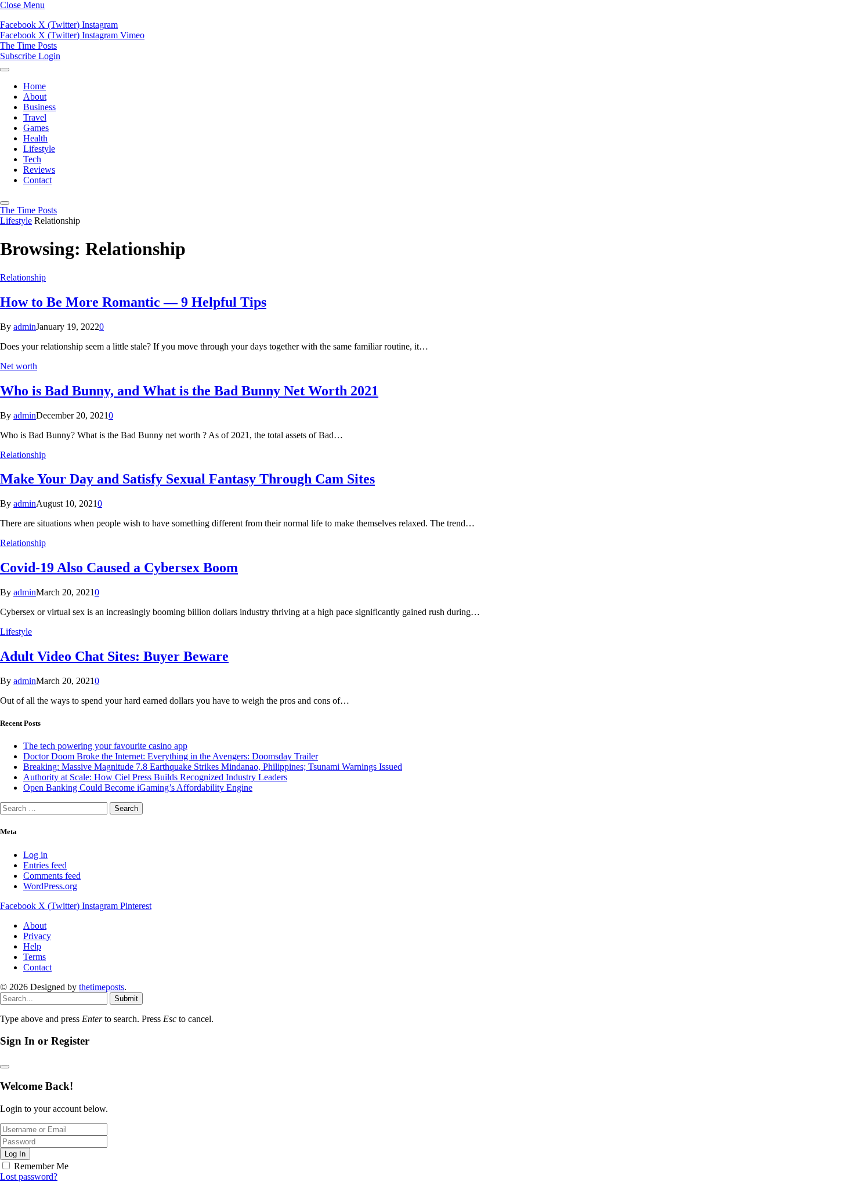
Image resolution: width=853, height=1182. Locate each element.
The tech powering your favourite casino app (105, 746)
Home (34, 86)
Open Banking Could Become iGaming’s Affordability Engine (137, 787)
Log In (15, 1154)
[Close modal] (4, 1066)
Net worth (18, 366)
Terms (34, 957)
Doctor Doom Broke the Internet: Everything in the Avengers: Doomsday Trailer (170, 756)
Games (36, 128)
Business (39, 107)
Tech (32, 159)
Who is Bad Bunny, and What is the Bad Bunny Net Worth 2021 (189, 390)
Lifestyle (39, 149)
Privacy (37, 936)
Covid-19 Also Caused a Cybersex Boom (119, 567)
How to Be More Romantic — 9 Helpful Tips (133, 302)
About (34, 96)
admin (24, 327)
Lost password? (28, 1176)
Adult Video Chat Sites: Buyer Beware (114, 656)
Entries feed (45, 865)
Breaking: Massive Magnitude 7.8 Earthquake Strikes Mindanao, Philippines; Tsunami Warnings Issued (212, 767)
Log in (35, 855)
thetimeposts (101, 987)
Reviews (39, 169)
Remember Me (41, 1166)
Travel (34, 117)
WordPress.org (50, 886)
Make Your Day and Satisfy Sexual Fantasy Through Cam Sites (187, 478)
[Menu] (4, 69)
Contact (37, 180)
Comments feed (52, 876)
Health (35, 138)
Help (32, 946)
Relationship (23, 277)
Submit (126, 998)
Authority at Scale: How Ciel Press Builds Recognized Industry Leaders (155, 777)
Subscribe (19, 56)
